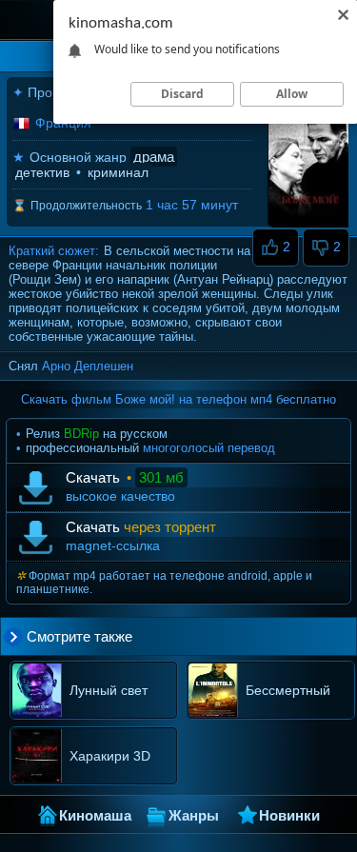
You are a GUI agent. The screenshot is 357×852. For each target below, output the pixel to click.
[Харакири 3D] (88, 784)
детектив (42, 172)
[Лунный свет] (90, 718)
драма (153, 157)
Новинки (289, 815)
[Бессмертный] (264, 718)
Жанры (194, 815)
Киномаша (95, 815)
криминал (118, 172)
